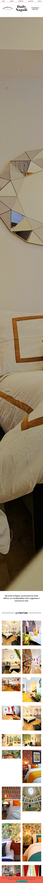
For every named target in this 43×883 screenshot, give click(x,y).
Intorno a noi (20, 1)
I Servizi (3, 1)
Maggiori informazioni (23, 881)
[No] (41, 879)
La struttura (30, 1)
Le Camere (11, 1)
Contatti (39, 1)
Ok (17, 881)
